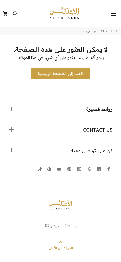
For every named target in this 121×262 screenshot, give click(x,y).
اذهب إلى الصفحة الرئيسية (60, 73)
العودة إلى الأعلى (60, 248)
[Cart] (6, 13)
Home (113, 31)
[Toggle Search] (15, 13)
